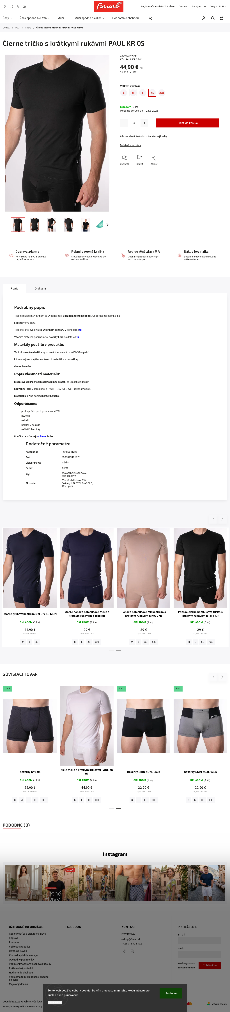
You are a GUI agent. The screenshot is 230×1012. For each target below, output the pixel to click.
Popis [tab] (14, 288)
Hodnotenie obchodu (21, 972)
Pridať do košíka (187, 122)
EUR (221, 6)
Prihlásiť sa (210, 965)
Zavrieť (207, 169)
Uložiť (149, 169)
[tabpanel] (30, 587)
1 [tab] (111, 808)
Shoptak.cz (42, 1006)
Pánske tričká (69, 451)
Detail (30, 569)
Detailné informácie (130, 145)
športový (81, 473)
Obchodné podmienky (21, 959)
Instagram (11, 6)
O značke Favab (18, 951)
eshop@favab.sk (131, 939)
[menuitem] (9, 18)
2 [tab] (118, 808)
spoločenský (68, 473)
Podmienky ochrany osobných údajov (30, 963)
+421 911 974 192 (131, 943)
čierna (65, 467)
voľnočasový (69, 475)
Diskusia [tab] (40, 288)
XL (35, 642)
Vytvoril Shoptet (219, 1004)
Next (222, 519)
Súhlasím (171, 993)
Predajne (196, 6)
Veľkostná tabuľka (19, 946)
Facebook (5, 6)
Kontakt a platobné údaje (23, 955)
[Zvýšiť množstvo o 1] (144, 123)
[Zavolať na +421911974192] (18, 6)
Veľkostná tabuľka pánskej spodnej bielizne (29, 978)
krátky (65, 462)
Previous (214, 519)
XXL (44, 642)
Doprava (183, 6)
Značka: (128, 55)
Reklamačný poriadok (21, 968)
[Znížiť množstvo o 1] (124, 123)
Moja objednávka (19, 984)
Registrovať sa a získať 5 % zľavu (157, 6)
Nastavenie (55, 1002)
